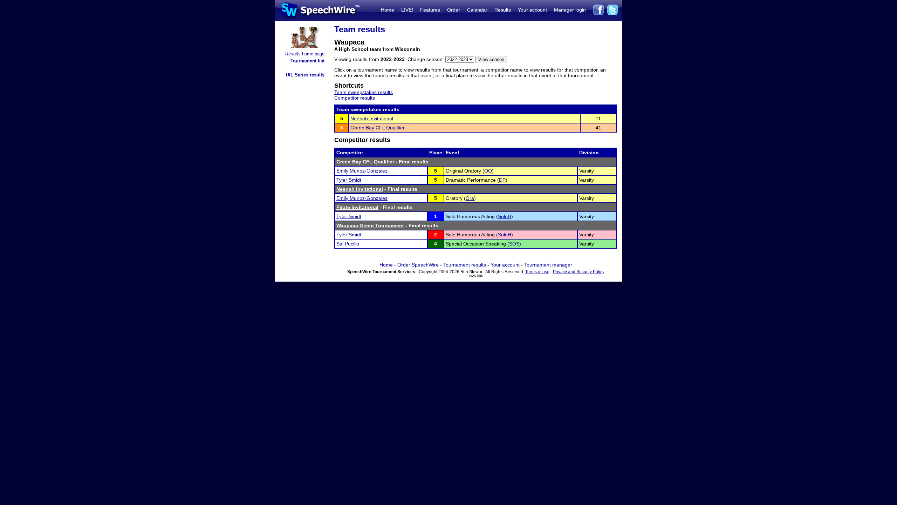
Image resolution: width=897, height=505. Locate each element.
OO (488, 171)
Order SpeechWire (418, 265)
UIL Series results (305, 75)
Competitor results (354, 98)
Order (453, 10)
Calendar (477, 10)
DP (502, 180)
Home (387, 10)
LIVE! (407, 10)
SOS (514, 244)
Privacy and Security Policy (578, 271)
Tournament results (464, 265)
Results (502, 10)
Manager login (570, 10)
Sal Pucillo (347, 244)
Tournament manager (548, 265)
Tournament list (307, 60)
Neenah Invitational (371, 118)
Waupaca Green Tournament (370, 225)
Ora (470, 198)
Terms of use (537, 271)
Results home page (304, 53)
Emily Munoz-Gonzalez (362, 171)
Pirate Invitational (357, 207)
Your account (532, 10)
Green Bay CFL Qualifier (377, 127)
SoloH (504, 216)
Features (430, 10)
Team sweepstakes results (363, 92)
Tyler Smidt (348, 180)
